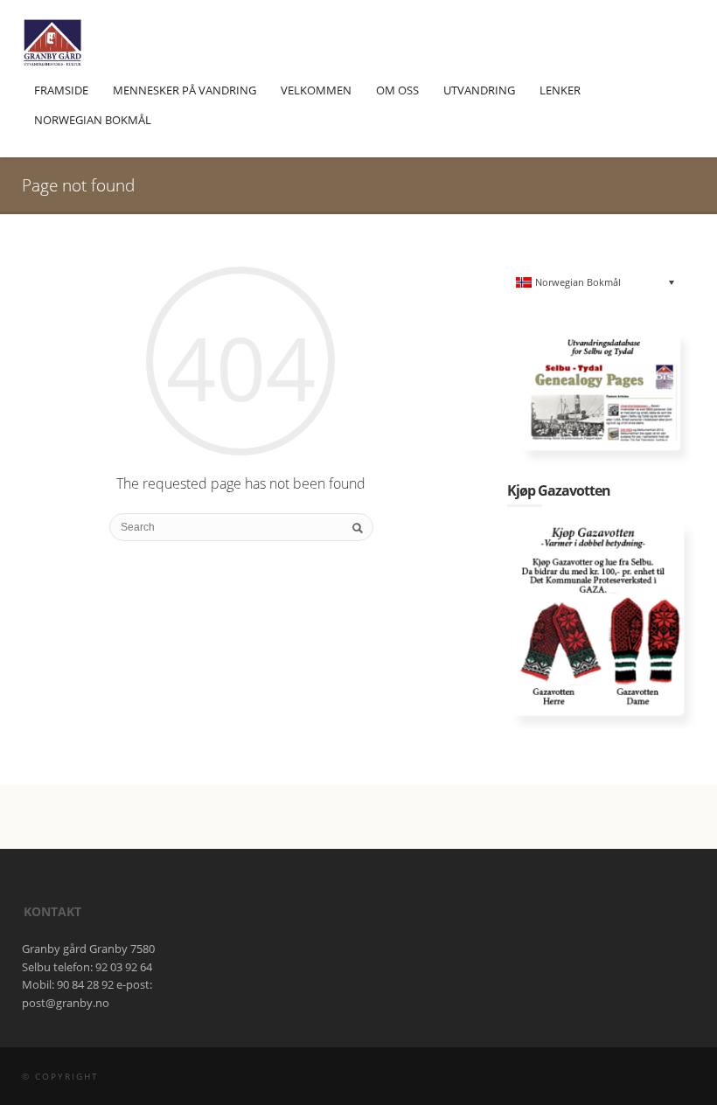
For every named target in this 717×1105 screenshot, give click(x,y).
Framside (61, 90)
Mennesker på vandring (184, 90)
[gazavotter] (601, 623)
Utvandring (479, 90)
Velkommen (316, 90)
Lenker (560, 90)
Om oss (397, 90)
